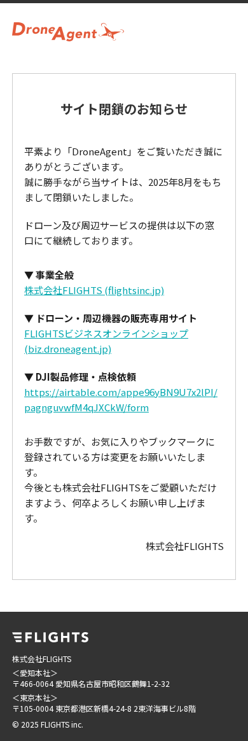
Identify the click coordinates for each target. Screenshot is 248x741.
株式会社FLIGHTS (94, 290)
